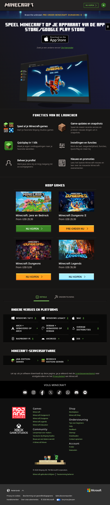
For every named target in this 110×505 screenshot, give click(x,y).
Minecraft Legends (40, 421)
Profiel (71, 447)
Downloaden (73, 436)
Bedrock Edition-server (55, 360)
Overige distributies (84, 328)
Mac (79, 318)
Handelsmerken (13, 500)
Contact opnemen (75, 439)
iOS (78, 338)
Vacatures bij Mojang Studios (43, 436)
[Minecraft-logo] (19, 5)
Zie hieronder (67, 47)
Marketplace (73, 412)
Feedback (72, 429)
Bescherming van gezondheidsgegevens (38, 496)
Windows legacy (55, 318)
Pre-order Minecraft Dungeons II (62, 15)
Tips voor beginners (76, 423)
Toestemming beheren (65, 474)
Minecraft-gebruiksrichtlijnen (43, 474)
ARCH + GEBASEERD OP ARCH (24, 328)
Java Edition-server (23, 360)
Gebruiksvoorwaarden (64, 496)
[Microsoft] (94, 490)
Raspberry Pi (23, 338)
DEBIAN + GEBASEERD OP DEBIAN (54, 328)
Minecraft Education (40, 425)
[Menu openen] (103, 5)
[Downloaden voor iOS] (55, 39)
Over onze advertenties (29, 500)
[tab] (41, 297)
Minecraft (36, 412)
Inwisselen (73, 450)
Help (71, 426)
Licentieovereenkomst (85, 373)
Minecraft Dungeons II (41, 415)
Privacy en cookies (13, 496)
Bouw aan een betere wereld (43, 439)
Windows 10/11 (24, 318)
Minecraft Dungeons (40, 418)
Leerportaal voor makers (42, 433)
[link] (25, 392)
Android (51, 338)
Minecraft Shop (74, 415)
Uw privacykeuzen (68, 500)
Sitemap (72, 433)
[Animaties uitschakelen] (107, 26)
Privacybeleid (59, 376)
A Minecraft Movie (40, 442)
